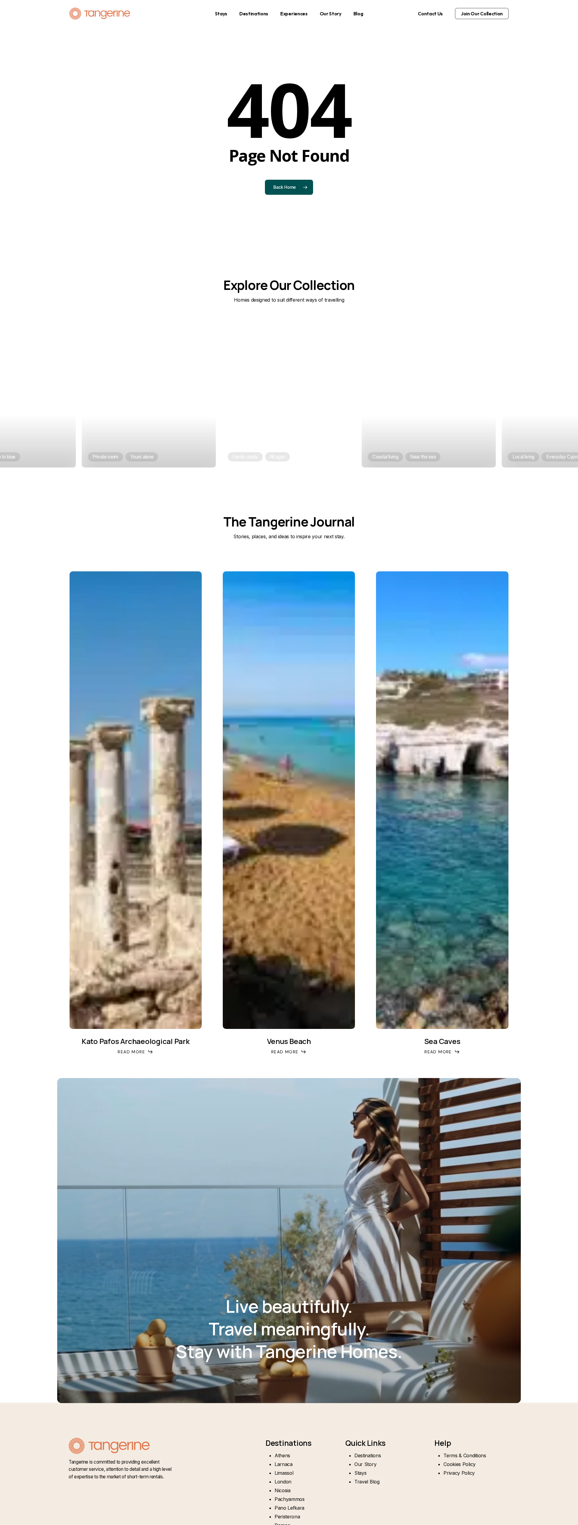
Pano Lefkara (289, 1508)
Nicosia (283, 1490)
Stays (360, 1473)
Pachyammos (290, 1499)
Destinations (367, 1455)
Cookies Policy (459, 1464)
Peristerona (287, 1517)
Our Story (365, 1464)
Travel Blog (366, 1482)
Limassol (284, 1473)
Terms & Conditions (464, 1455)
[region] (289, 395)
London (283, 1482)
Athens (282, 1455)
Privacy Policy (459, 1473)
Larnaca (284, 1464)
